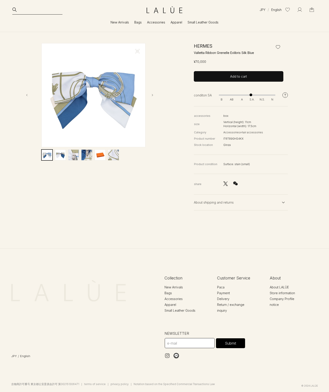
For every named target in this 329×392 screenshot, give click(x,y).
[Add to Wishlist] (278, 47)
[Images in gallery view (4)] (86, 154)
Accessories (231, 132)
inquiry (222, 310)
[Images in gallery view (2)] (60, 154)
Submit (230, 343)
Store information (282, 293)
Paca (220, 287)
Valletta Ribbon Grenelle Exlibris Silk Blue (224, 53)
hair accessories (252, 132)
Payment (223, 293)
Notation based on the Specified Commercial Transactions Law (174, 384)
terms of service (95, 384)
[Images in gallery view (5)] (100, 154)
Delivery (223, 299)
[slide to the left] (31, 95)
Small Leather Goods (179, 310)
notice (274, 305)
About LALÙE (279, 287)
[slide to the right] (156, 95)
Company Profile (282, 299)
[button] (37, 10)
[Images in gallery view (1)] (46, 154)
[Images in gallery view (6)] (113, 154)
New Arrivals (120, 22)
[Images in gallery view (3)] (73, 154)
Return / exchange (230, 305)
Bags (168, 293)
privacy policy (120, 384)
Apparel (170, 305)
